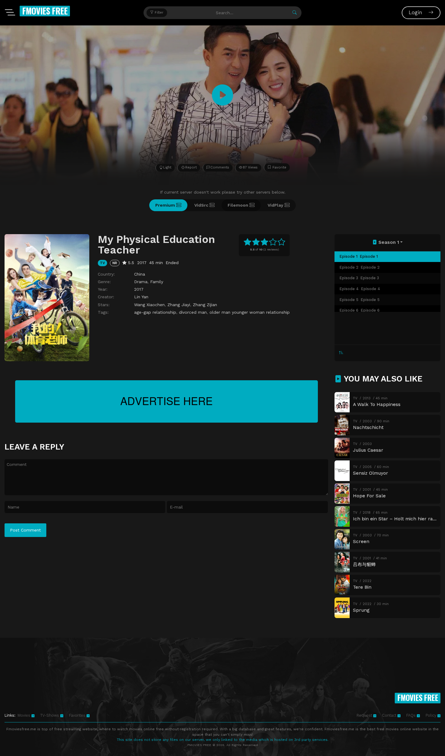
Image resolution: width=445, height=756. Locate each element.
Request (365, 715)
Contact (389, 715)
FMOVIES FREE (45, 11)
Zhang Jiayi (178, 304)
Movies (24, 715)
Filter (158, 13)
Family (156, 281)
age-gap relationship (155, 312)
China (139, 274)
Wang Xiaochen (149, 304)
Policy (431, 715)
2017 (138, 289)
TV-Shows (50, 715)
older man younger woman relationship (249, 312)
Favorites (78, 715)
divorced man (193, 312)
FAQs (411, 715)
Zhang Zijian (205, 304)
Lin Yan (141, 296)
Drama (140, 281)
